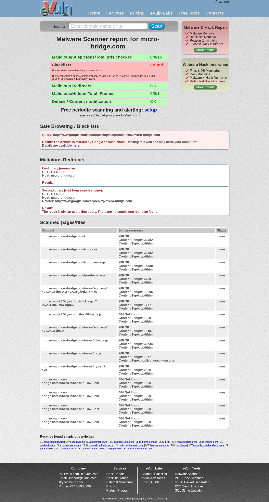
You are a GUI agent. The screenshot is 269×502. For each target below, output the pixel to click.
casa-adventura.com (65, 448)
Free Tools (189, 13)
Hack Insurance (117, 478)
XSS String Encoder (189, 486)
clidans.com (77, 442)
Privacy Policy (108, 498)
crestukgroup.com (70, 445)
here (76, 145)
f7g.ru (165, 442)
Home (94, 13)
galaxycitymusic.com (132, 445)
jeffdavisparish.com (186, 442)
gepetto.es (116, 448)
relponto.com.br (148, 442)
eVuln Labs (161, 13)
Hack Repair (115, 474)
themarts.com (210, 442)
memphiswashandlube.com (208, 445)
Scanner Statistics (154, 474)
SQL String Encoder (189, 490)
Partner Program (117, 490)
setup (150, 109)
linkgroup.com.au (159, 445)
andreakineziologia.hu (139, 448)
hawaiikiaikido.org (54, 442)
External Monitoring (120, 482)
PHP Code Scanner (189, 478)
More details (205, 50)
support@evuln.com (82, 478)
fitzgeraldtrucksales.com (100, 445)
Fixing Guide (151, 482)
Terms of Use (125, 498)
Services (115, 13)
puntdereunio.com (124, 442)
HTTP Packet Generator (192, 482)
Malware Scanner (187, 474)
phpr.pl (43, 448)
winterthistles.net (98, 442)
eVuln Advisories (153, 478)
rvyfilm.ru (181, 445)
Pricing (137, 13)
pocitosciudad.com (93, 448)
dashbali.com (47, 445)
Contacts (215, 13)
